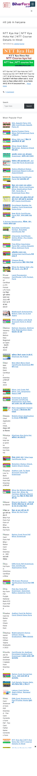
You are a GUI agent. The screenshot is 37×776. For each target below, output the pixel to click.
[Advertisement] (18, 762)
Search (5, 102)
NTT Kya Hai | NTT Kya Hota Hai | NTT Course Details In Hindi (17, 36)
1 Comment (9, 92)
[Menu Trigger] (32, 4)
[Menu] (31, 11)
